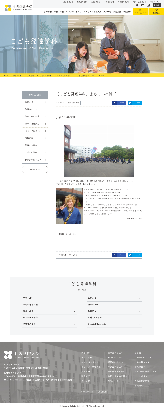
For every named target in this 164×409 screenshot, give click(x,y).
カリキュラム (94, 305)
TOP (6, 75)
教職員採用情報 (142, 381)
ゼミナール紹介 (30, 318)
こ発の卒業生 (31, 152)
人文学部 (30, 75)
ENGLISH (102, 392)
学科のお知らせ (63, 75)
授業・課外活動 (32, 124)
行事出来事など (32, 145)
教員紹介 (92, 311)
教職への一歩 (31, 109)
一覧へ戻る (35, 169)
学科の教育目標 (30, 305)
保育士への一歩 (32, 116)
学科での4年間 (95, 318)
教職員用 (139, 386)
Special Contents (97, 324)
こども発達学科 (45, 75)
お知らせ (29, 102)
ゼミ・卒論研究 (32, 131)
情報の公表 (140, 367)
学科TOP (27, 298)
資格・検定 (28, 311)
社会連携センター (143, 362)
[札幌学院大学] (18, 8)
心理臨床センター (143, 357)
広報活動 (29, 138)
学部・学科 (17, 75)
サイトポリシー (142, 376)
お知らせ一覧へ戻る (68, 255)
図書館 (138, 353)
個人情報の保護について (146, 371)
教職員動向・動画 (33, 160)
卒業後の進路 (29, 324)
